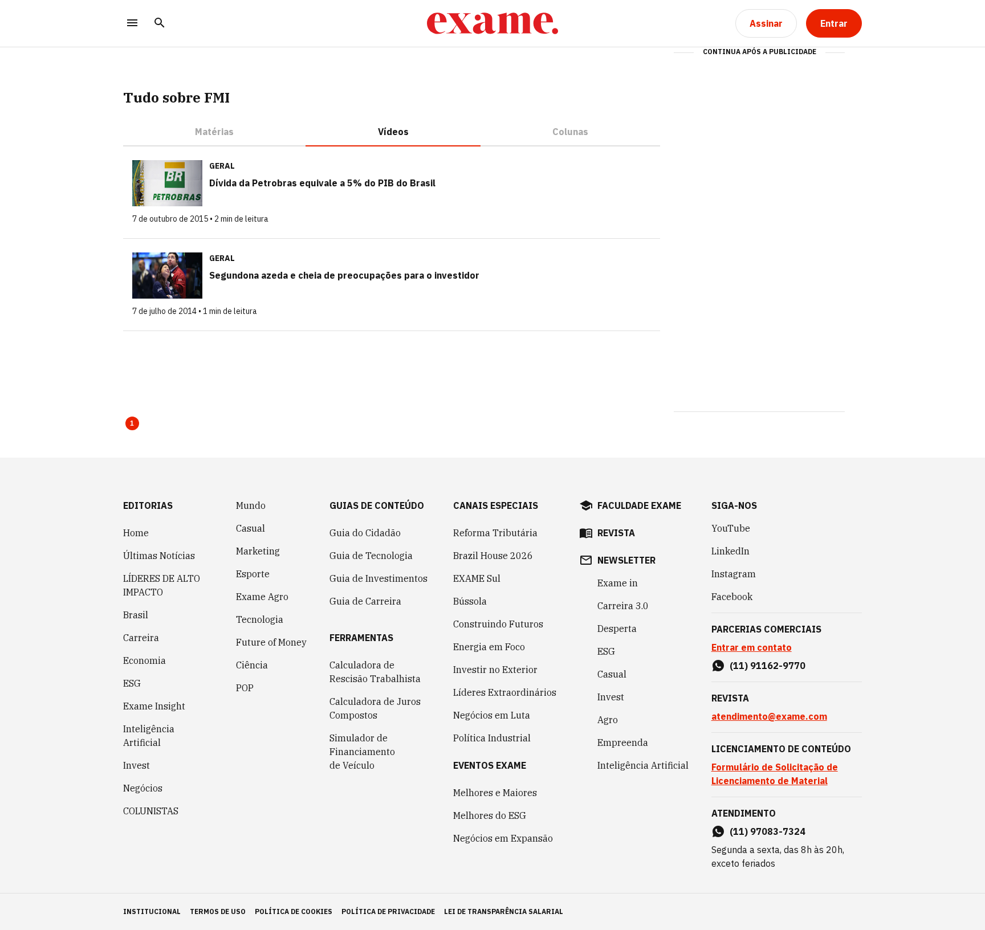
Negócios (142, 788)
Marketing (258, 551)
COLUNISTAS (150, 811)
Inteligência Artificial (148, 735)
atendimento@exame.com (769, 716)
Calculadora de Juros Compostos (375, 708)
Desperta (617, 628)
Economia (144, 660)
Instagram (733, 574)
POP (245, 688)
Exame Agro (262, 596)
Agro (607, 719)
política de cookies (293, 911)
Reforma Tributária (495, 533)
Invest (136, 765)
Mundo (251, 505)
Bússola (470, 601)
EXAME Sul (476, 578)
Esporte (253, 574)
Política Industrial (492, 738)
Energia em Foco (489, 646)
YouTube (730, 528)
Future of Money (271, 642)
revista (616, 533)
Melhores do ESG (489, 815)
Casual (250, 528)
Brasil (135, 615)
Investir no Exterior (495, 669)
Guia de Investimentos (378, 578)
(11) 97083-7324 (767, 831)
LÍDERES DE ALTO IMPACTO (161, 585)
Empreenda (622, 742)
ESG (132, 683)
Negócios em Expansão (503, 838)
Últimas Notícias (159, 555)
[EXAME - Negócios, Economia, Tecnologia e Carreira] (492, 23)
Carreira (141, 637)
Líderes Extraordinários (504, 692)
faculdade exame (639, 505)
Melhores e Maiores (495, 792)
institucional (152, 911)
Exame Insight (154, 706)
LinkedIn (730, 551)
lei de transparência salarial (503, 911)
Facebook (731, 596)
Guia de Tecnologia (371, 555)
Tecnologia (259, 619)
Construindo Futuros (498, 624)
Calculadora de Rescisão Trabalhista (375, 671)
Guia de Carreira (365, 601)
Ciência (252, 665)
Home (136, 533)
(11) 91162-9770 (767, 665)
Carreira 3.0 (623, 605)
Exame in (617, 583)
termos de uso (218, 911)
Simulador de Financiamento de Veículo (362, 751)
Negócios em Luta (491, 715)
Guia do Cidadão (365, 533)
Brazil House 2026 (493, 555)
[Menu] (132, 24)
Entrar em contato (751, 647)
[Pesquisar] (159, 24)
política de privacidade (388, 911)
